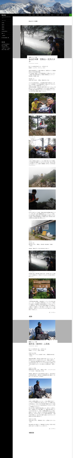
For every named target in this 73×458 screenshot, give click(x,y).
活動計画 (3, 24)
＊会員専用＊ (3, 35)
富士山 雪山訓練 (4, 45)
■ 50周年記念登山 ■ (4, 31)
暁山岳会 (4, 15)
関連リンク (3, 33)
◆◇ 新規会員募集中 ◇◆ (5, 37)
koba (37, 63)
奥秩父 (31, 316)
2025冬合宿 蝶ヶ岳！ (5, 46)
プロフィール (3, 20)
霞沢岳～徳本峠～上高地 (39, 344)
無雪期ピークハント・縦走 (33, 57)
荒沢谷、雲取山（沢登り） (6, 49)
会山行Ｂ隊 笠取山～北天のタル (42, 60)
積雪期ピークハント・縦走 (33, 341)
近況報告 (3, 22)
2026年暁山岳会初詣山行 (5, 44)
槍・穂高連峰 (31, 432)
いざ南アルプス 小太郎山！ (6, 48)
